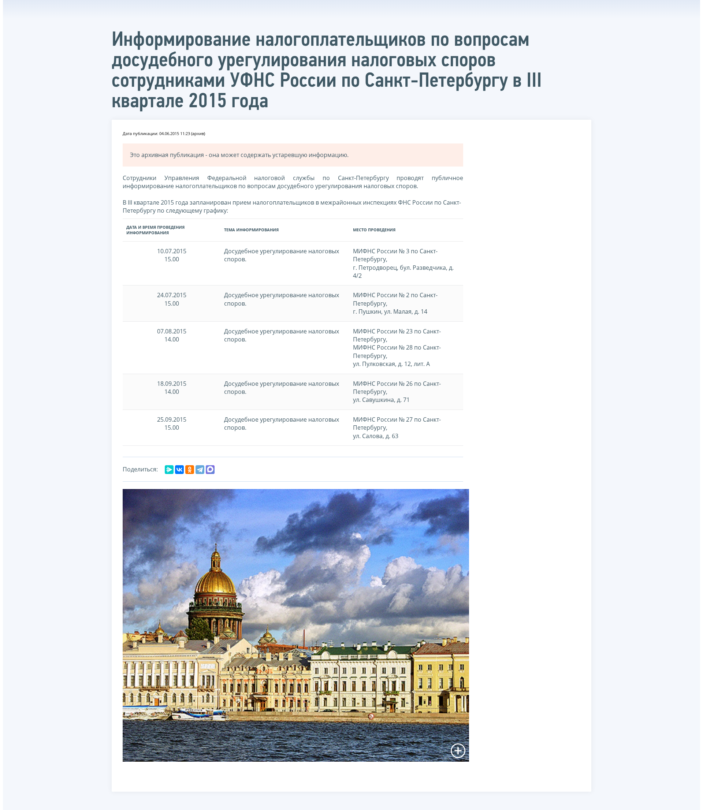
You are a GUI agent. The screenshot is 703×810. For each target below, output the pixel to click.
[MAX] (210, 469)
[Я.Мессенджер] (169, 469)
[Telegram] (200, 469)
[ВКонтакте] (179, 469)
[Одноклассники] (189, 469)
